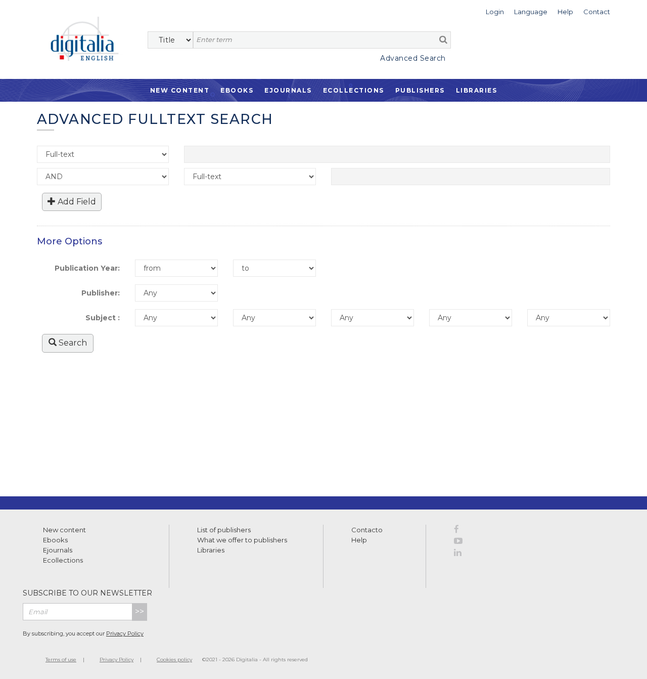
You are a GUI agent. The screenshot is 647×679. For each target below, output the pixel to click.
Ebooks (236, 90)
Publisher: (100, 293)
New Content (180, 90)
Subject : (102, 317)
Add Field (76, 201)
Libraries (476, 90)
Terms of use (60, 659)
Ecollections (353, 90)
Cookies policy (174, 659)
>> (139, 611)
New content (64, 530)
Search (72, 343)
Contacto (367, 530)
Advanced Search (413, 58)
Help (359, 540)
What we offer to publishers (242, 540)
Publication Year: (87, 268)
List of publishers (224, 530)
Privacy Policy (125, 633)
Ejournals (288, 90)
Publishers (420, 90)
